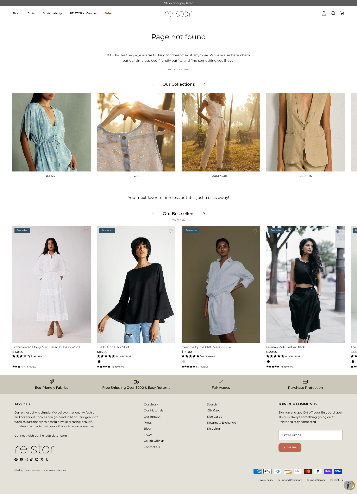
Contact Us (152, 447)
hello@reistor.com (53, 435)
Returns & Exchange (221, 422)
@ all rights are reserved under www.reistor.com (41, 470)
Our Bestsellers (178, 213)
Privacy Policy (265, 480)
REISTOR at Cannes (83, 13)
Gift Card (213, 410)
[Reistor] (178, 13)
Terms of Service (316, 480)
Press (148, 422)
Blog (147, 428)
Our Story (151, 404)
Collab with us (154, 441)
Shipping (213, 428)
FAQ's (148, 435)
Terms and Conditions (290, 480)
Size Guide (214, 416)
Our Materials (153, 410)
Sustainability (52, 13)
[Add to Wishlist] (86, 231)
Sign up (290, 447)
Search (212, 404)
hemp (190, 5)
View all (178, 220)
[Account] (323, 13)
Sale (108, 13)
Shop (15, 13)
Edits (31, 13)
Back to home (178, 69)
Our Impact (152, 416)
